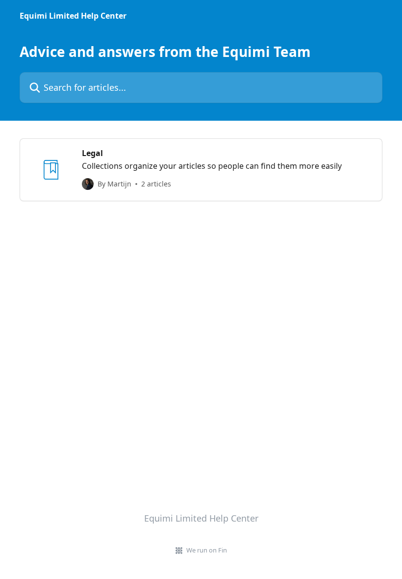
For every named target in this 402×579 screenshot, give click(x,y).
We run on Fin (206, 550)
